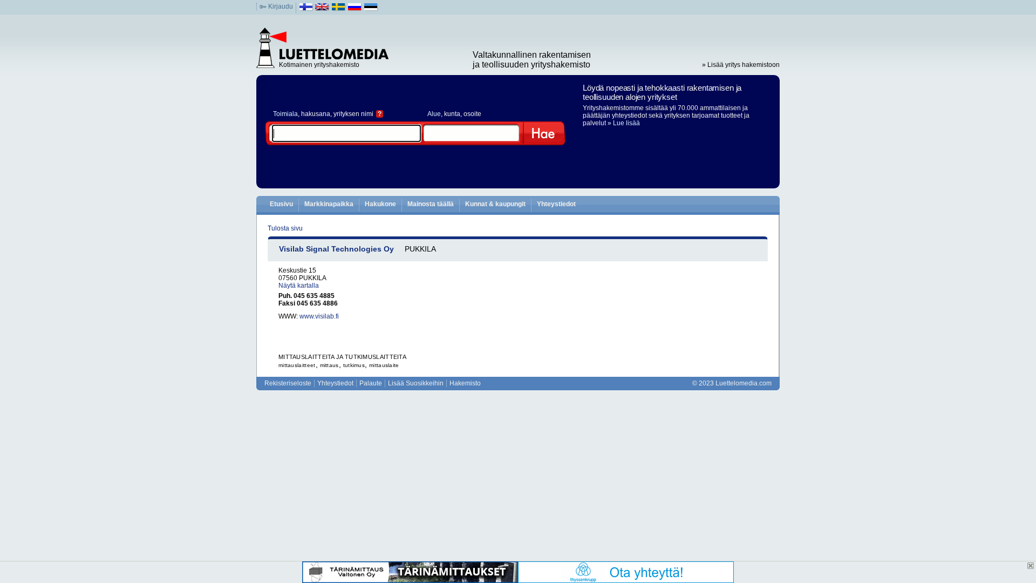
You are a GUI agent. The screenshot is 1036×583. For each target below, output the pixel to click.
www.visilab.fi (319, 316)
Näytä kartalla (298, 285)
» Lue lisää (624, 123)
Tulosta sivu (285, 228)
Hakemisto (465, 383)
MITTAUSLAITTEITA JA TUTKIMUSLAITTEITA (342, 357)
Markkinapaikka (328, 204)
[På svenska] (338, 9)
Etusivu (281, 204)
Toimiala (285, 114)
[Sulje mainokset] (1030, 565)
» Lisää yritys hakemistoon (741, 65)
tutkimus (354, 365)
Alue (434, 114)
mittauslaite (384, 365)
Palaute (370, 383)
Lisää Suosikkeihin (416, 383)
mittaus (329, 365)
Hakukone (380, 204)
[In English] (322, 9)
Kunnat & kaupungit (495, 204)
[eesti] (371, 9)
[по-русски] (354, 9)
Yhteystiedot (556, 204)
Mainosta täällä (430, 204)
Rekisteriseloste (287, 383)
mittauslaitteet (297, 365)
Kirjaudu (280, 6)
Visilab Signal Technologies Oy (336, 249)
